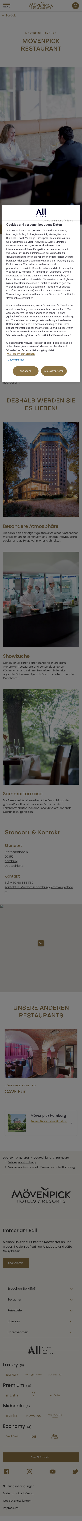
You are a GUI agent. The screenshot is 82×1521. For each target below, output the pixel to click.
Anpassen (26, 371)
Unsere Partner (16, 359)
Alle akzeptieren (54, 371)
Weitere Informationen (21, 353)
